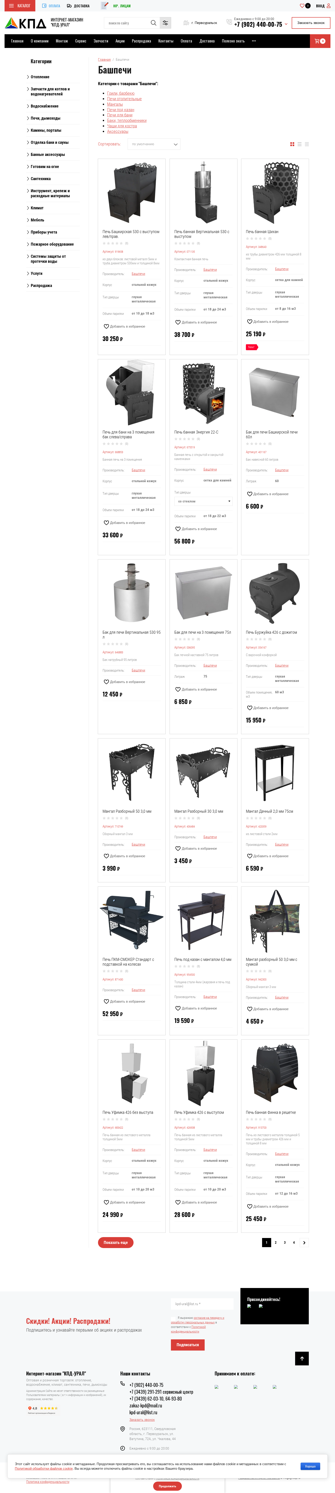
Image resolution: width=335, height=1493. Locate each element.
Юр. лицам (122, 5)
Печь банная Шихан (262, 231)
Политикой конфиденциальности (177, 1478)
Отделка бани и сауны (50, 142)
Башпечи (138, 273)
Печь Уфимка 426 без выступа (128, 1112)
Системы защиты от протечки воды (48, 259)
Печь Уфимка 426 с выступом (199, 1112)
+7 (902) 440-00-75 (258, 24)
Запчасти (101, 41)
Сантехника (41, 178)
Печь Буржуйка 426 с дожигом (271, 632)
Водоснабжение (45, 106)
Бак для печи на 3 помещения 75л (202, 632)
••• (254, 41)
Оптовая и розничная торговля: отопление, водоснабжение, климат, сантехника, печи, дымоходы (66, 1382)
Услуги (36, 273)
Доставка (82, 5)
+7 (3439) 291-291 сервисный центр (161, 1391)
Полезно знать (233, 41)
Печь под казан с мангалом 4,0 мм (202, 959)
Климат (37, 207)
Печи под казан (120, 109)
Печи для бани (119, 115)
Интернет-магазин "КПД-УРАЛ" (67, 22)
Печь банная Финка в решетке (271, 1112)
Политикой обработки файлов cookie (44, 1468)
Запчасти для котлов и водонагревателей (50, 91)
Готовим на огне (45, 166)
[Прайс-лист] (307, 144)
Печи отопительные (124, 98)
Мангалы (115, 104)
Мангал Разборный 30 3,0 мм (198, 811)
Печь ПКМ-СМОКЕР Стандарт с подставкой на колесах (128, 962)
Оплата (54, 5)
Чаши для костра (122, 126)
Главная (17, 41)
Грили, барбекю (120, 93)
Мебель (37, 220)
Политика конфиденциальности (47, 1482)
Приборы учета (44, 232)
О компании (40, 41)
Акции (120, 41)
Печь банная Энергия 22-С (196, 432)
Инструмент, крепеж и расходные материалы (50, 193)
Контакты (165, 41)
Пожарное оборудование (52, 244)
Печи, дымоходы (45, 118)
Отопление (40, 76)
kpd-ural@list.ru (143, 1412)
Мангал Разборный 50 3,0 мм (127, 811)
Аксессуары (117, 131)
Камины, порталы (46, 130)
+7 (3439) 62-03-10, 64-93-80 (155, 1398)
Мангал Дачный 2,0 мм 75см (269, 811)
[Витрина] (292, 144)
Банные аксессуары (48, 154)
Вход (320, 5)
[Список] (300, 144)
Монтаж (62, 41)
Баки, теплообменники (127, 120)
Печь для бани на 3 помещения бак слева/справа (129, 434)
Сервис (80, 41)
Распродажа (141, 41)
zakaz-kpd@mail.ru (145, 1405)
